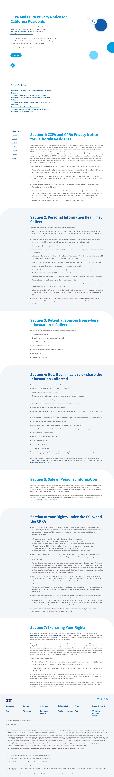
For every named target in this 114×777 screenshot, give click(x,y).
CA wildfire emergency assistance (96, 713)
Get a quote (44, 706)
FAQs (77, 711)
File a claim (27, 711)
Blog (7, 711)
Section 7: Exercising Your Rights (22, 111)
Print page (16, 55)
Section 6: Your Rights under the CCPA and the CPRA (30, 109)
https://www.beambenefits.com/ (21, 34)
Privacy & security (99, 706)
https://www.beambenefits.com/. (40, 462)
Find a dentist (63, 706)
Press (77, 706)
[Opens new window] (98, 699)
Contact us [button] (10, 706)
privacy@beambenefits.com (20, 31)
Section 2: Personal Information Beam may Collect (29, 95)
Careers (26, 706)
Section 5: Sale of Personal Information (25, 107)
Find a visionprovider (44, 712)
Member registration (65, 711)
